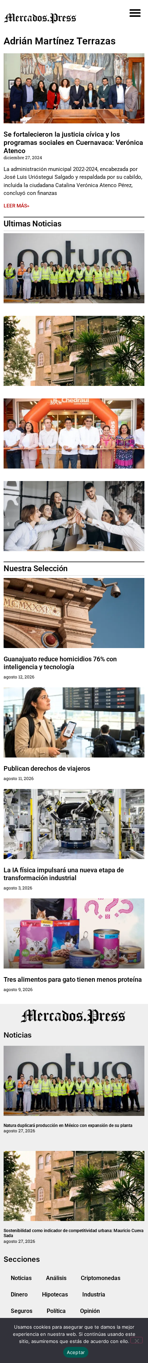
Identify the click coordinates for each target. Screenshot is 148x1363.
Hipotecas (55, 1294)
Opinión (90, 1311)
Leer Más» (16, 206)
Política (56, 1311)
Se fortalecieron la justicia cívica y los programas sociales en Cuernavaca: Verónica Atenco (73, 142)
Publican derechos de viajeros (47, 768)
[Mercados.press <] (52, 18)
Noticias (21, 1278)
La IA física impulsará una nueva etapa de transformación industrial (64, 874)
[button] (135, 13)
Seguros (21, 1311)
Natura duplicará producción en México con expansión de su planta (68, 1125)
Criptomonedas (100, 1278)
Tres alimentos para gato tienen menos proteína (73, 979)
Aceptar (76, 1352)
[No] (136, 1340)
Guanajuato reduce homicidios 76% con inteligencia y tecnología (60, 663)
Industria (93, 1294)
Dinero (19, 1294)
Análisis (56, 1278)
